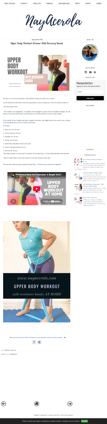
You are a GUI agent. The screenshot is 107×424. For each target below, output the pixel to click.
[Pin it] (39, 342)
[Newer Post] (3, 406)
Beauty (77, 3)
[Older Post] (69, 406)
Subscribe (90, 98)
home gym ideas (42, 337)
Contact (88, 3)
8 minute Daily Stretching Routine (93, 173)
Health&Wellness (64, 3)
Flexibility (24, 3)
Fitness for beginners (31, 337)
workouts (59, 337)
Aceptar (84, 421)
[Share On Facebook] (34, 342)
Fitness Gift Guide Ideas (90, 197)
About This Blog (9, 3)
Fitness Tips (37, 3)
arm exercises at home (17, 337)
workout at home (52, 337)
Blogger (70, 415)
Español (98, 3)
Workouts (49, 3)
